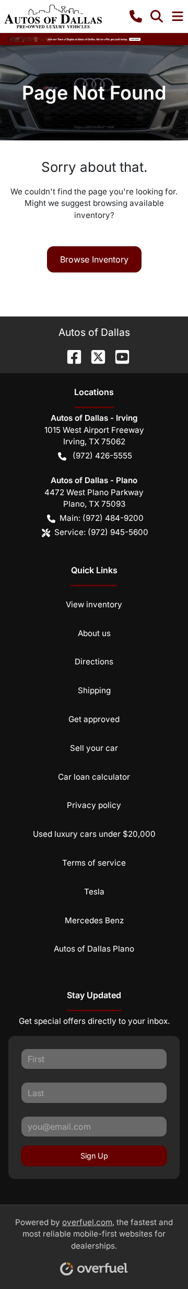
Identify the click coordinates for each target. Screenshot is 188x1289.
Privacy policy (94, 805)
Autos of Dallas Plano (94, 949)
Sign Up (94, 1155)
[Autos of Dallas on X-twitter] (94, 355)
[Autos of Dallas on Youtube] (118, 355)
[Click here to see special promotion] (94, 38)
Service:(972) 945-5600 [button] (101, 532)
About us (94, 633)
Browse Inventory (94, 259)
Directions (94, 662)
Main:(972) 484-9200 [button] (102, 518)
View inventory (94, 604)
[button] (135, 16)
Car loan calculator (94, 777)
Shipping (94, 690)
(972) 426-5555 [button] (102, 456)
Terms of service (94, 863)
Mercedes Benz (94, 920)
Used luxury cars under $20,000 (94, 834)
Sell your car (94, 748)
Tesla (94, 892)
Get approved (94, 719)
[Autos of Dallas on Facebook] (70, 355)
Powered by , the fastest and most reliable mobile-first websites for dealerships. (94, 1234)
